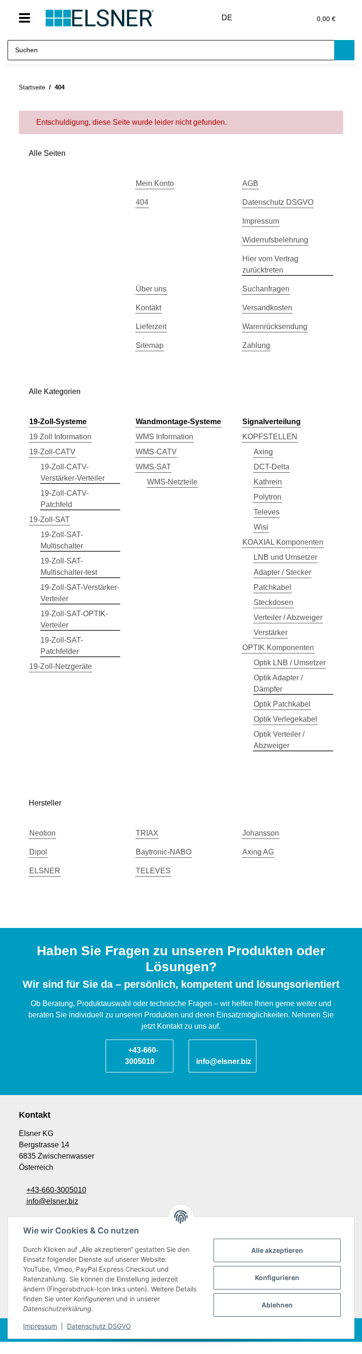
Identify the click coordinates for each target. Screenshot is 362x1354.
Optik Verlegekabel (285, 719)
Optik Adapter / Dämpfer (278, 683)
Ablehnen (277, 1305)
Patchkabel (272, 587)
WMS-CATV (156, 452)
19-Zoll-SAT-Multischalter (62, 540)
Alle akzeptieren (277, 1250)
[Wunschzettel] (281, 18)
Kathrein (268, 482)
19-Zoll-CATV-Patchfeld (65, 498)
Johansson (260, 833)
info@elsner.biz (223, 1061)
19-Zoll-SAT (49, 520)
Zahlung (256, 345)
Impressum (260, 221)
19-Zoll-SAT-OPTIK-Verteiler (74, 619)
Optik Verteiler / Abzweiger (279, 740)
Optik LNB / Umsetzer (290, 663)
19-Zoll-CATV (52, 452)
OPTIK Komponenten (278, 648)
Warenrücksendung (274, 326)
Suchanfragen (265, 289)
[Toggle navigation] (24, 18)
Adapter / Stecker (282, 572)
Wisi (261, 527)
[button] (260, 18)
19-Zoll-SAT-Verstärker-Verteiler (80, 593)
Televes (267, 512)
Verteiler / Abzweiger (288, 617)
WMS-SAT (153, 467)
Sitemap (150, 345)
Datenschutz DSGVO (277, 202)
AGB (250, 183)
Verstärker (271, 633)
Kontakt (148, 308)
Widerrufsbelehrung (275, 240)
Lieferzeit (151, 326)
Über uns (151, 289)
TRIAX (147, 833)
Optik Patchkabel (282, 704)
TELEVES (153, 871)
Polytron (267, 497)
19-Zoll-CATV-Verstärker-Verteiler (73, 472)
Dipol (38, 852)
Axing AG (258, 852)
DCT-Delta (271, 467)
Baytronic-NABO (163, 852)
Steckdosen (273, 602)
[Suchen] (344, 50)
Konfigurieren (277, 1277)
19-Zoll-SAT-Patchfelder (62, 645)
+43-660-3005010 (56, 1190)
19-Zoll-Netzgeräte (60, 666)
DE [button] (227, 18)
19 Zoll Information (60, 437)
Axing (263, 452)
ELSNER (44, 871)
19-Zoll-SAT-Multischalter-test (69, 566)
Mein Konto (155, 183)
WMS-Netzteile (172, 482)
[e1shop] (99, 18)
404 (142, 202)
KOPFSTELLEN (269, 437)
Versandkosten (267, 308)
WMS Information (164, 437)
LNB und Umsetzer (285, 557)
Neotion (42, 833)
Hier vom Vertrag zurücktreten (270, 264)
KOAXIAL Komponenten (282, 542)
